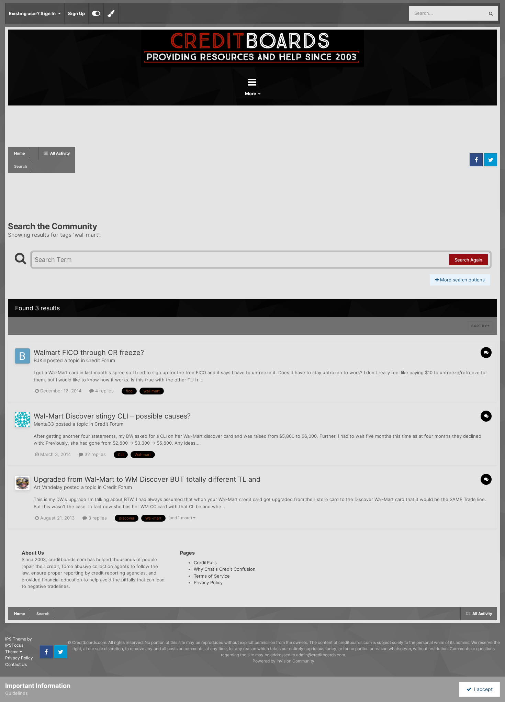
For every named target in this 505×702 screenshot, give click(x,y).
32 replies (94, 454)
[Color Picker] (111, 13)
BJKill (40, 360)
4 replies (104, 390)
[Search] (491, 13)
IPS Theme (15, 639)
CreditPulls (205, 562)
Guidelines (16, 693)
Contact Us (16, 664)
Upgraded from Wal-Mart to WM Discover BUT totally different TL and (147, 479)
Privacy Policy (208, 582)
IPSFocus (14, 645)
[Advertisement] (271, 160)
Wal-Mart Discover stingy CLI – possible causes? (112, 416)
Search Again (468, 260)
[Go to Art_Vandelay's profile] (22, 482)
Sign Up (76, 13)
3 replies (97, 518)
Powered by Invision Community (283, 661)
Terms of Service (212, 576)
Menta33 (44, 424)
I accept (482, 689)
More (251, 93)
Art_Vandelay (48, 487)
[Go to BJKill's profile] (22, 356)
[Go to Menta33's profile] (22, 419)
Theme (12, 651)
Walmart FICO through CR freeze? (89, 352)
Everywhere (462, 13)
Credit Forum (100, 360)
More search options (462, 279)
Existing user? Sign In (33, 13)
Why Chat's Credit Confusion (225, 569)
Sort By (479, 326)
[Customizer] (96, 13)
